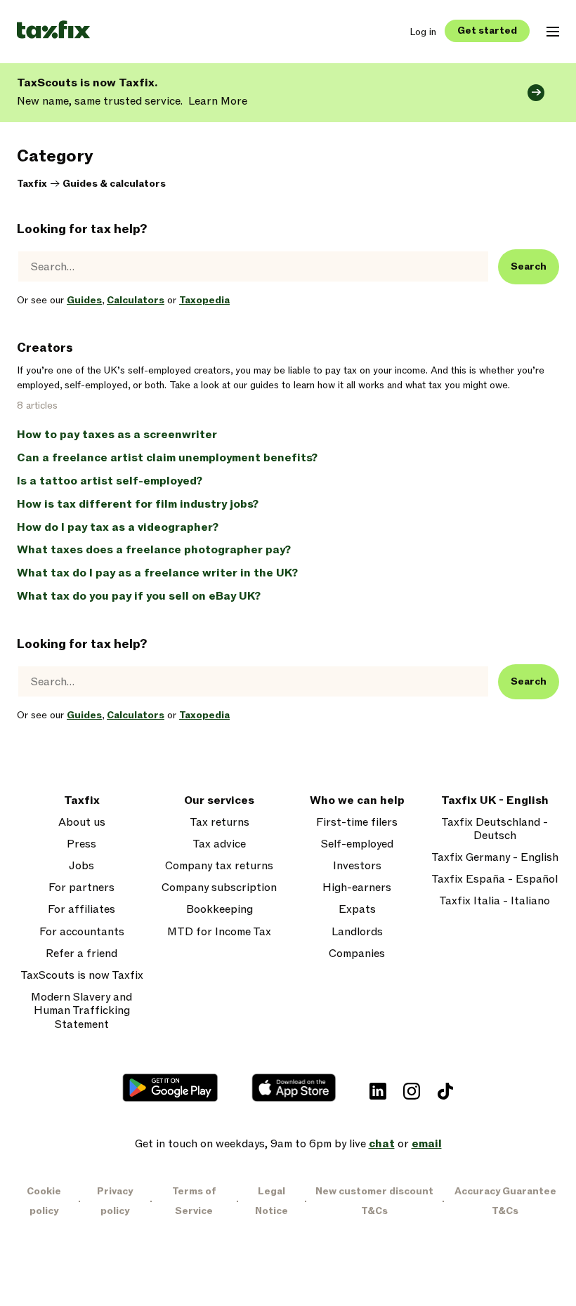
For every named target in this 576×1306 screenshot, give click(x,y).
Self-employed (357, 844)
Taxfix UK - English (495, 800)
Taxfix (32, 183)
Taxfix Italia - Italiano (494, 901)
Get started (487, 30)
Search (528, 266)
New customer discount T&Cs (374, 1201)
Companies (357, 954)
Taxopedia (204, 300)
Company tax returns (219, 866)
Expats (357, 909)
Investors (357, 866)
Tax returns (219, 822)
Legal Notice (271, 1201)
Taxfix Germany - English (494, 857)
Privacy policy (115, 1201)
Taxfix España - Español (494, 879)
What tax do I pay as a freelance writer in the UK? (157, 573)
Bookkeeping (219, 909)
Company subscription (219, 888)
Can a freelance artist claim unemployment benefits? (167, 458)
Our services (219, 800)
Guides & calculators (114, 183)
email (427, 1144)
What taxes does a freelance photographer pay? (154, 550)
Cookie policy (44, 1201)
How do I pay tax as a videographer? (117, 527)
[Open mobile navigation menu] (553, 32)
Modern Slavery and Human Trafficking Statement (81, 1011)
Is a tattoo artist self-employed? (109, 481)
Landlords (357, 932)
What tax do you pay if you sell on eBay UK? (139, 596)
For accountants (81, 932)
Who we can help (357, 800)
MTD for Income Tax (219, 932)
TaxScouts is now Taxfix (81, 975)
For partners (81, 888)
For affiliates (81, 909)
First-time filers (357, 822)
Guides (84, 300)
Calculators (135, 300)
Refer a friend (81, 954)
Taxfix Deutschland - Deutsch (494, 829)
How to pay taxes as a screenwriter (117, 434)
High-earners (356, 888)
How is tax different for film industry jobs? (137, 504)
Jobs (81, 866)
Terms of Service (194, 1201)
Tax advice (219, 844)
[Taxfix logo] (53, 30)
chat (382, 1144)
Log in (423, 32)
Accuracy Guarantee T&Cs (505, 1201)
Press (81, 844)
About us (81, 822)
